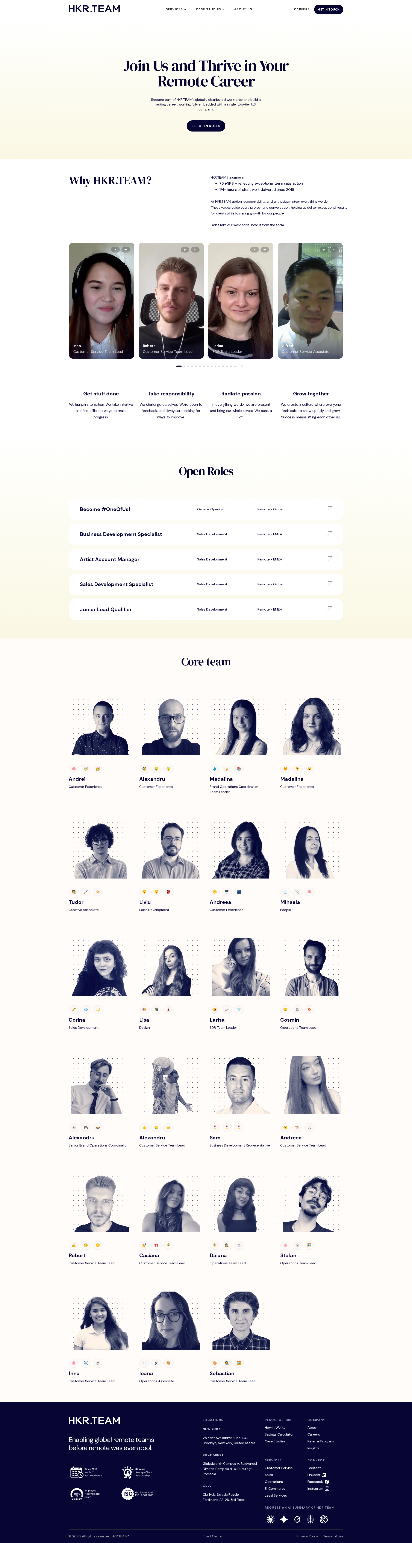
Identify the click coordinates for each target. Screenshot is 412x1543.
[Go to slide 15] (235, 366)
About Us (243, 9)
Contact (314, 1468)
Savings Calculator (279, 1434)
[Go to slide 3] (188, 366)
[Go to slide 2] (184, 366)
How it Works (275, 1427)
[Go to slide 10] (215, 366)
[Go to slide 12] (223, 366)
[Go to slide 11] (219, 366)
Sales (269, 1475)
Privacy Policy (307, 1536)
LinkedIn (313, 1475)
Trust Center (213, 1536)
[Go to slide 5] (196, 366)
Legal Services (276, 1495)
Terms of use (333, 1536)
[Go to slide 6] (200, 366)
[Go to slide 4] (192, 366)
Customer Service (279, 1468)
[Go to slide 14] (231, 366)
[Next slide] (242, 366)
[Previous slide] (170, 366)
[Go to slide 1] (179, 366)
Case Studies (275, 1441)
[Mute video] (125, 250)
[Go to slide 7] (204, 366)
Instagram (315, 1488)
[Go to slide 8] (208, 366)
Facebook (315, 1481)
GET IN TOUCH (328, 9)
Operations (274, 1481)
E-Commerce (275, 1488)
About (312, 1427)
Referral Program (320, 1441)
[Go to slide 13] (227, 366)
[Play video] (115, 250)
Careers (302, 9)
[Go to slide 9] (211, 366)
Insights (313, 1448)
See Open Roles (206, 126)
